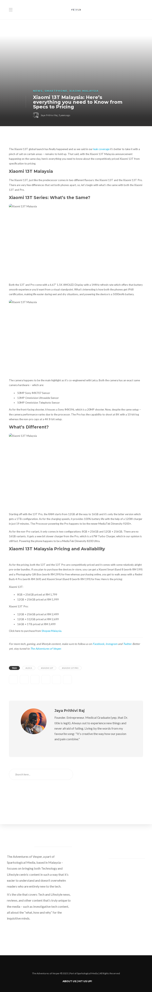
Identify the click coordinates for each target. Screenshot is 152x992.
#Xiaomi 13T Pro (70, 668)
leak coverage (101, 149)
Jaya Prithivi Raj (49, 115)
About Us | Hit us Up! (77, 981)
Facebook (98, 643)
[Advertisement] (111, 793)
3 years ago (64, 115)
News (38, 90)
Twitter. (127, 643)
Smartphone (56, 90)
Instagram (111, 643)
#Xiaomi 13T (47, 668)
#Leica (29, 668)
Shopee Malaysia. (52, 630)
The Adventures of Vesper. (45, 648)
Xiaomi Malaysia (84, 90)
